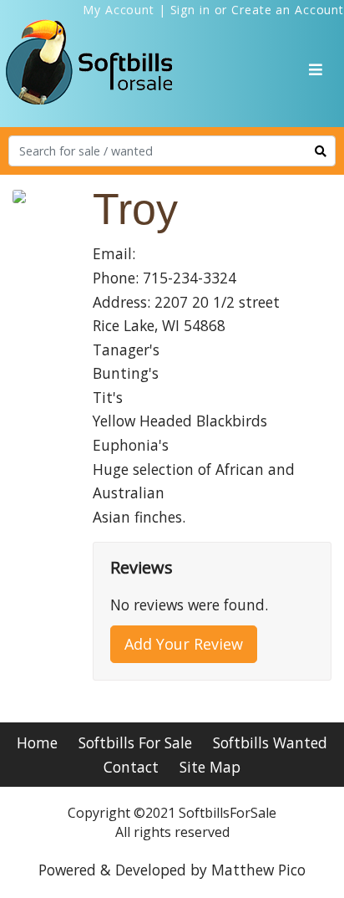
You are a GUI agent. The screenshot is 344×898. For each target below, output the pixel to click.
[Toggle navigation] (315, 69)
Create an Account (287, 10)
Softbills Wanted (270, 742)
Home (37, 742)
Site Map (210, 767)
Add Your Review (183, 644)
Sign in (190, 10)
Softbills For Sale (135, 742)
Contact (131, 767)
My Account (118, 10)
